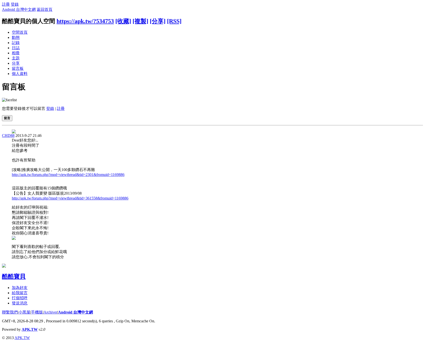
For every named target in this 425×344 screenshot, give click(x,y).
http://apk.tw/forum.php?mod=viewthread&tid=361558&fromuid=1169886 (70, 198)
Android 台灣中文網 (19, 9)
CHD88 (8, 135)
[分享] (158, 21)
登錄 (15, 4)
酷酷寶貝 (14, 276)
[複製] (140, 21)
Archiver (50, 312)
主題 (16, 58)
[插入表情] (9, 100)
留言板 (18, 68)
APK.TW (30, 329)
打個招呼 (20, 298)
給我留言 (20, 293)
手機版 (37, 312)
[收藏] (123, 21)
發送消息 (20, 303)
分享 (16, 63)
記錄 (16, 43)
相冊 (16, 53)
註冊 (6, 4)
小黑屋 (24, 312)
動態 (16, 37)
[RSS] (174, 21)
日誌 (16, 48)
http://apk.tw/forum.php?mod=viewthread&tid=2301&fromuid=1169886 (68, 174)
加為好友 (20, 288)
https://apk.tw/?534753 (85, 21)
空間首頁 (20, 32)
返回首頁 (44, 9)
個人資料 (20, 74)
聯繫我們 (10, 312)
